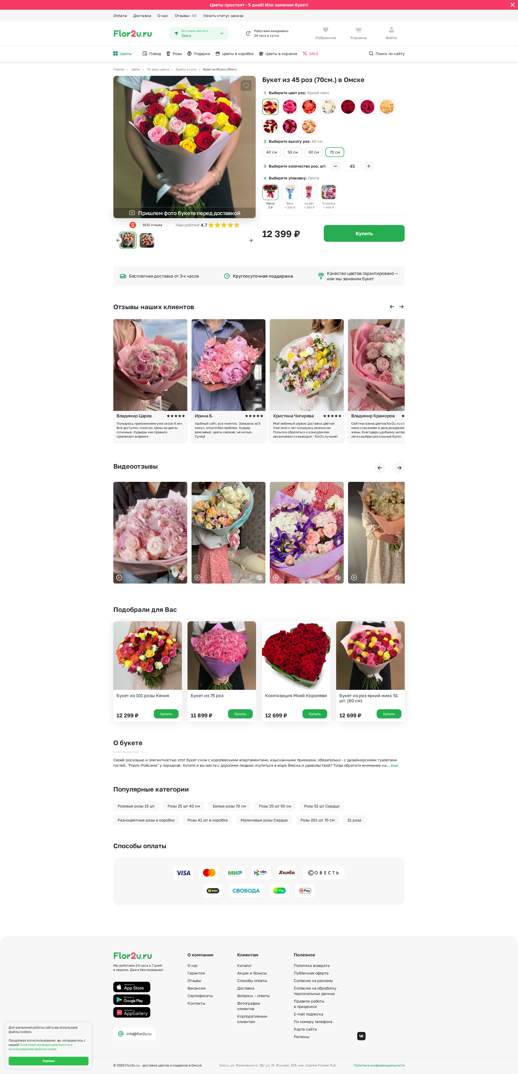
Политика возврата (312, 965)
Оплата (120, 15)
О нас (163, 15)
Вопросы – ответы (253, 995)
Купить (364, 233)
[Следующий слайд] (251, 240)
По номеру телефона (313, 1021)
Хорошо (48, 1061)
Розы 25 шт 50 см (275, 806)
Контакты (196, 1003)
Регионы (301, 1036)
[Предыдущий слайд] (118, 240)
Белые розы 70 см (229, 806)
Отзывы (186, 15)
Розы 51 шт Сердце (321, 806)
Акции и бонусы (252, 973)
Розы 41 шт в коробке (208, 820)
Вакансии (197, 988)
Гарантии (196, 973)
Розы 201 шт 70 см (318, 820)
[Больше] (369, 166)
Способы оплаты (252, 980)
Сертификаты (200, 995)
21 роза (354, 820)
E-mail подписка (308, 1014)
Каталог (244, 965)
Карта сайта (305, 1029)
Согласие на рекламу (313, 980)
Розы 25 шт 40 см (184, 806)
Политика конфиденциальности (379, 1065)
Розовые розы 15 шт (136, 806)
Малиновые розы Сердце (264, 820)
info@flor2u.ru (138, 1033)
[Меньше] (335, 166)
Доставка (142, 15)
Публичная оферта (311, 973)
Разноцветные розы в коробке (146, 820)
